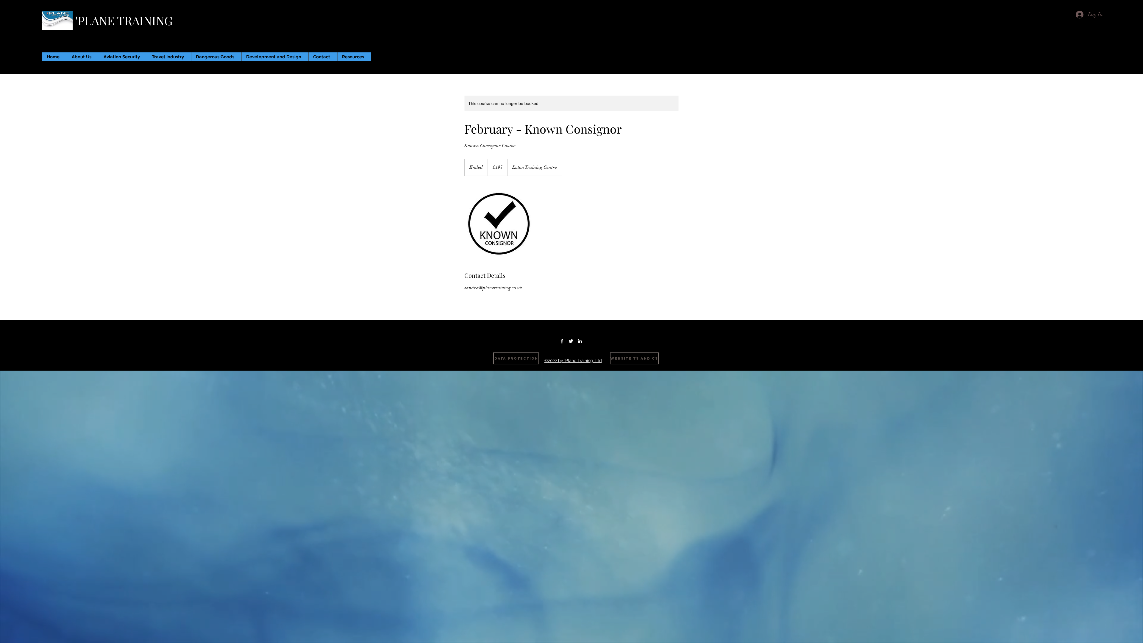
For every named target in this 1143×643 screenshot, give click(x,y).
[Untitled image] (498, 223)
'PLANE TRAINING (125, 20)
